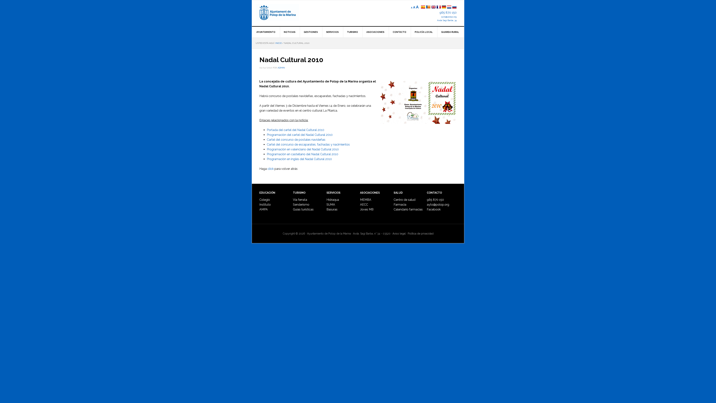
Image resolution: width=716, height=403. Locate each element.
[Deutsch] (444, 7)
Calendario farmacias (408, 209)
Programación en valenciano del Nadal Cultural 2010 (303, 149)
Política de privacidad (421, 233)
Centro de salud (404, 200)
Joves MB (366, 209)
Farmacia (400, 204)
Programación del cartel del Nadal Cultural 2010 (300, 135)
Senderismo (301, 204)
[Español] (423, 7)
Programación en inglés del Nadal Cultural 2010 (299, 159)
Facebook (434, 209)
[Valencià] (428, 7)
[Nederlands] (449, 7)
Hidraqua (332, 200)
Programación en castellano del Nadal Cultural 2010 (302, 154)
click (271, 169)
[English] (433, 7)
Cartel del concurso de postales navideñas (296, 139)
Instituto (265, 204)
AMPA (263, 209)
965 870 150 (448, 12)
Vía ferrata (300, 200)
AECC (364, 204)
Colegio (264, 200)
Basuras (331, 209)
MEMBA (365, 200)
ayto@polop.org (449, 16)
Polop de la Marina (282, 12)
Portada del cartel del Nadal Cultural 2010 (295, 130)
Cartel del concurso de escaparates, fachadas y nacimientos (308, 144)
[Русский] (454, 7)
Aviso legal (399, 233)
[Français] (438, 7)
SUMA (330, 204)
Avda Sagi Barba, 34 (447, 20)
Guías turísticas (303, 209)
